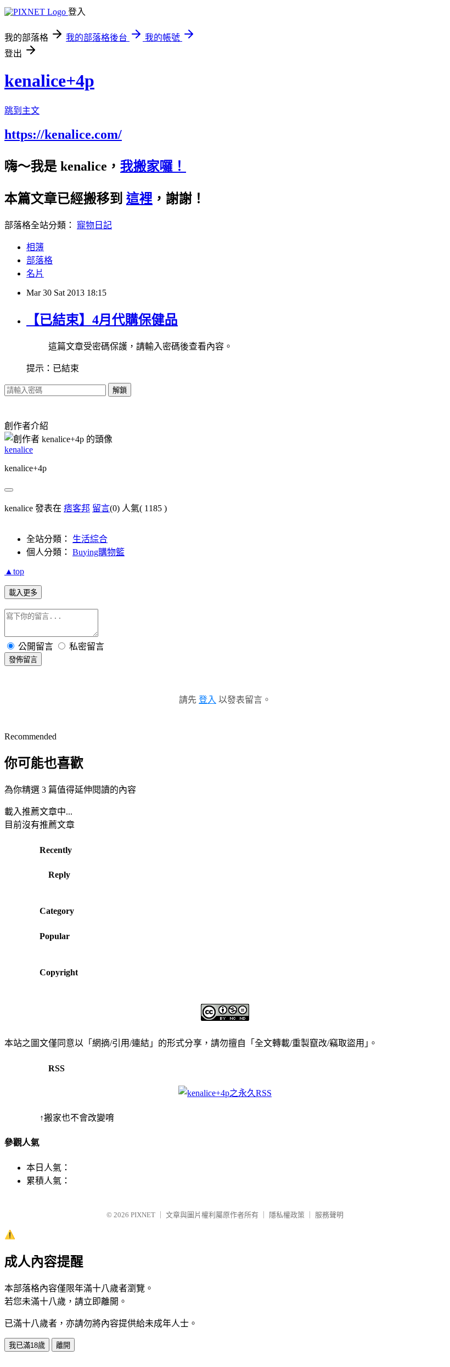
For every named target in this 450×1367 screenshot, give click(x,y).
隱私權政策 (287, 1215)
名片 (35, 273)
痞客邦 (77, 508)
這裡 (139, 198)
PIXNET (143, 1215)
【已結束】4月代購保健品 (102, 320)
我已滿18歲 (27, 1345)
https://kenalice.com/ (63, 134)
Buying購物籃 (98, 552)
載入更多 (23, 593)
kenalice (18, 449)
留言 (101, 508)
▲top (14, 571)
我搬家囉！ (153, 166)
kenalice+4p (49, 81)
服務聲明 (329, 1215)
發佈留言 (23, 660)
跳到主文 (22, 110)
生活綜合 (90, 539)
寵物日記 (94, 225)
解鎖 (120, 390)
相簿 (35, 247)
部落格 (39, 260)
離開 (63, 1345)
